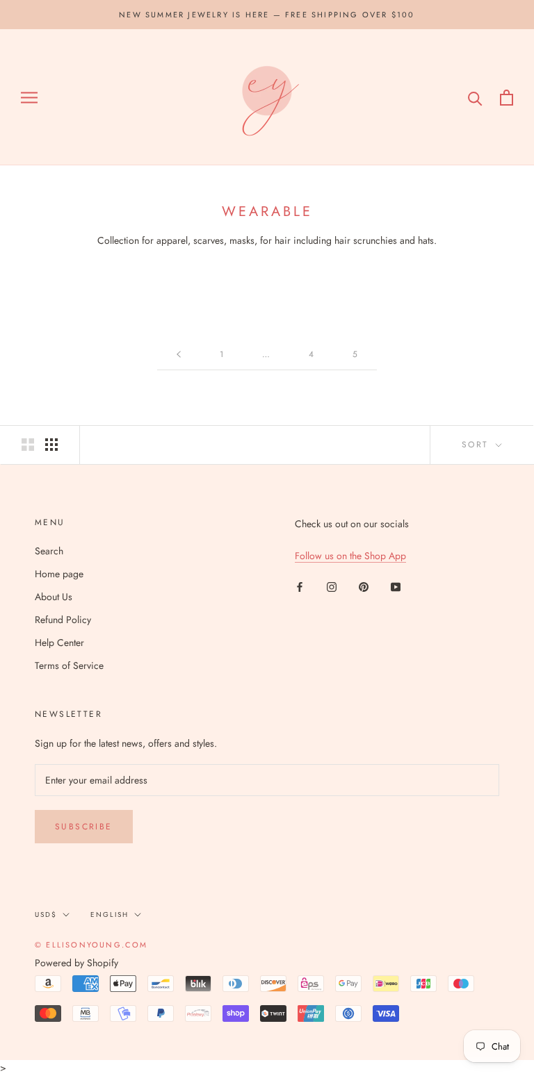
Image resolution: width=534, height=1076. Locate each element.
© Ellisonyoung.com (91, 944)
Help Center (59, 642)
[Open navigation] (29, 98)
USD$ (46, 914)
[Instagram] (332, 586)
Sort (477, 444)
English (109, 914)
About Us (53, 597)
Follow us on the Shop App (350, 556)
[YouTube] (395, 586)
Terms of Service (69, 665)
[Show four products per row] (51, 444)
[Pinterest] (364, 586)
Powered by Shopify (76, 963)
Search (49, 551)
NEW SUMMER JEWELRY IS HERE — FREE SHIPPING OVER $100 (266, 14)
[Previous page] (178, 354)
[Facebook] (300, 586)
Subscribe (84, 826)
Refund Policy (63, 620)
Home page (59, 574)
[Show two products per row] (28, 444)
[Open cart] (506, 98)
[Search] (475, 97)
